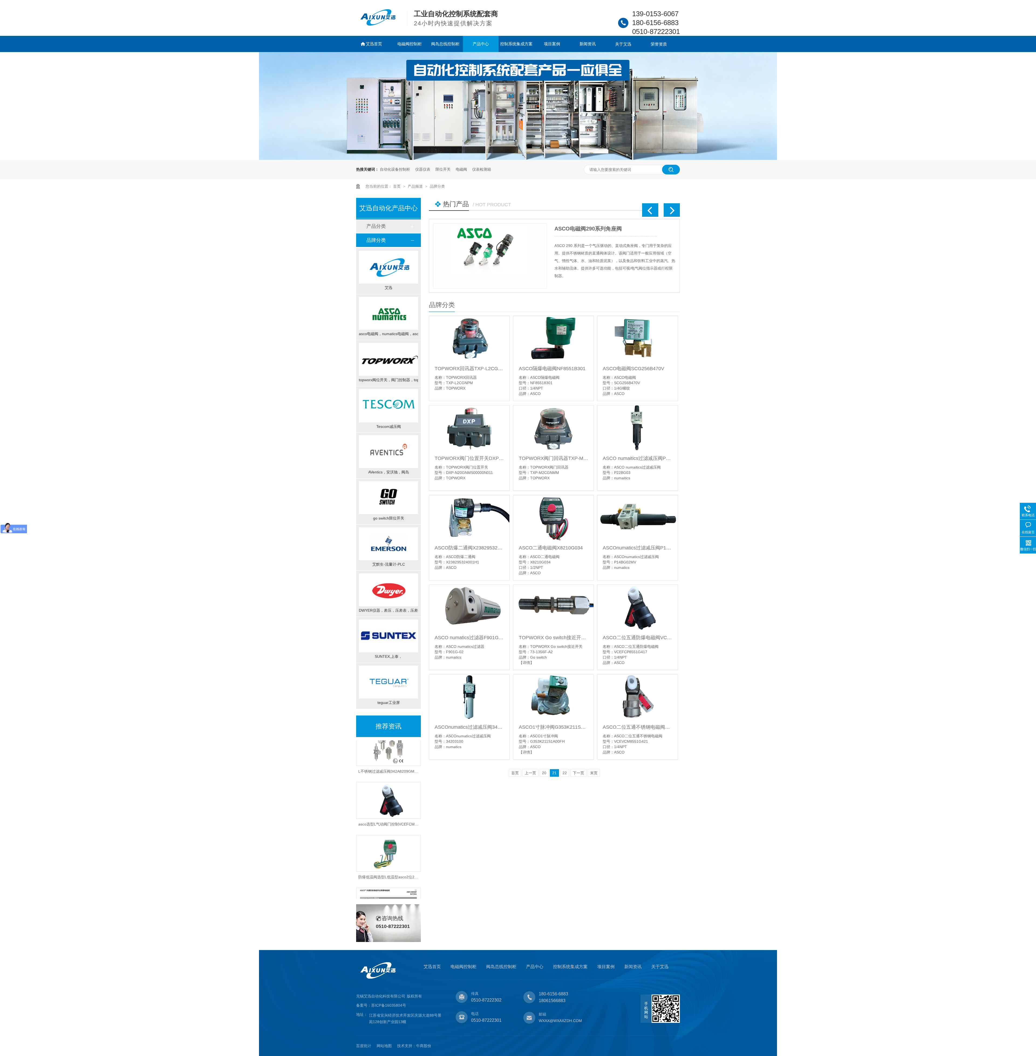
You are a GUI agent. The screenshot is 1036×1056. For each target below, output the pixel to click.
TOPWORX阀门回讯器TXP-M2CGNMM (553, 458)
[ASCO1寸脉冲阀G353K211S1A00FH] (553, 697)
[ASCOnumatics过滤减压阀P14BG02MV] (637, 517)
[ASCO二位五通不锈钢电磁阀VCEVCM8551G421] (637, 697)
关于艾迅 (623, 44)
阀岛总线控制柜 (445, 44)
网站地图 (384, 1046)
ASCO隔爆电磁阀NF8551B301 (552, 368)
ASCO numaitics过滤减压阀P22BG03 (637, 458)
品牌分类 (437, 186)
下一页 (578, 773)
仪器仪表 (422, 169)
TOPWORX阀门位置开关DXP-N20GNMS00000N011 (469, 458)
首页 (397, 186)
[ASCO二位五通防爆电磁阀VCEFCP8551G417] (637, 607)
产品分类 (376, 226)
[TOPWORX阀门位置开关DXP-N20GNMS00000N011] (469, 427)
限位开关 (443, 169)
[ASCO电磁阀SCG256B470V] (637, 338)
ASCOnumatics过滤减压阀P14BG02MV (637, 548)
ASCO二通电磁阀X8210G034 (551, 548)
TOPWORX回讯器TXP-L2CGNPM (469, 368)
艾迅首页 (374, 44)
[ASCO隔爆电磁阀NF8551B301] (553, 338)
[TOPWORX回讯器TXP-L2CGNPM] (469, 338)
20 (544, 773)
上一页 (530, 773)
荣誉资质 (659, 44)
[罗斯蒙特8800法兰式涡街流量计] (490, 256)
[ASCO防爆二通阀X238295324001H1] (469, 517)
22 (565, 773)
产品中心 (481, 44)
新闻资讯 (588, 44)
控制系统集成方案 (516, 44)
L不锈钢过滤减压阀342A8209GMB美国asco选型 (399, 753)
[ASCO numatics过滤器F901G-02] (469, 607)
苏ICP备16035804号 (388, 1005)
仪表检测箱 (481, 169)
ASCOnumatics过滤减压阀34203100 (469, 727)
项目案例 (552, 44)
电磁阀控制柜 (409, 44)
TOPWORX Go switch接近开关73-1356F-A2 (553, 637)
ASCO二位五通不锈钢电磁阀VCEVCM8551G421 (637, 727)
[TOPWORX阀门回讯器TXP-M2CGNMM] (553, 427)
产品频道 (416, 186)
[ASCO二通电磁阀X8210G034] (553, 517)
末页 (594, 773)
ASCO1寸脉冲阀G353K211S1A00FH (553, 727)
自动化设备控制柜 (395, 169)
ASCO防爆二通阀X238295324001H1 (469, 548)
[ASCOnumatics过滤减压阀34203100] (469, 697)
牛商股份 (423, 1046)
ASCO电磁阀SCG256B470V (633, 368)
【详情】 (526, 663)
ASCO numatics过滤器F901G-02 (469, 637)
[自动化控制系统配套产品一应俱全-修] (518, 158)
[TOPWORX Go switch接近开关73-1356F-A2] (553, 607)
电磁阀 (461, 169)
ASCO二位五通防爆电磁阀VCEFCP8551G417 (637, 637)
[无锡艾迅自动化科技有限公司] (378, 24)
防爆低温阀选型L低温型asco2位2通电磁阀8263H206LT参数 (408, 859)
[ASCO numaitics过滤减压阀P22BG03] (637, 427)
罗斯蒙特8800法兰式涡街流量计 (592, 229)
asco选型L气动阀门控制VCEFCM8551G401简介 (399, 806)
